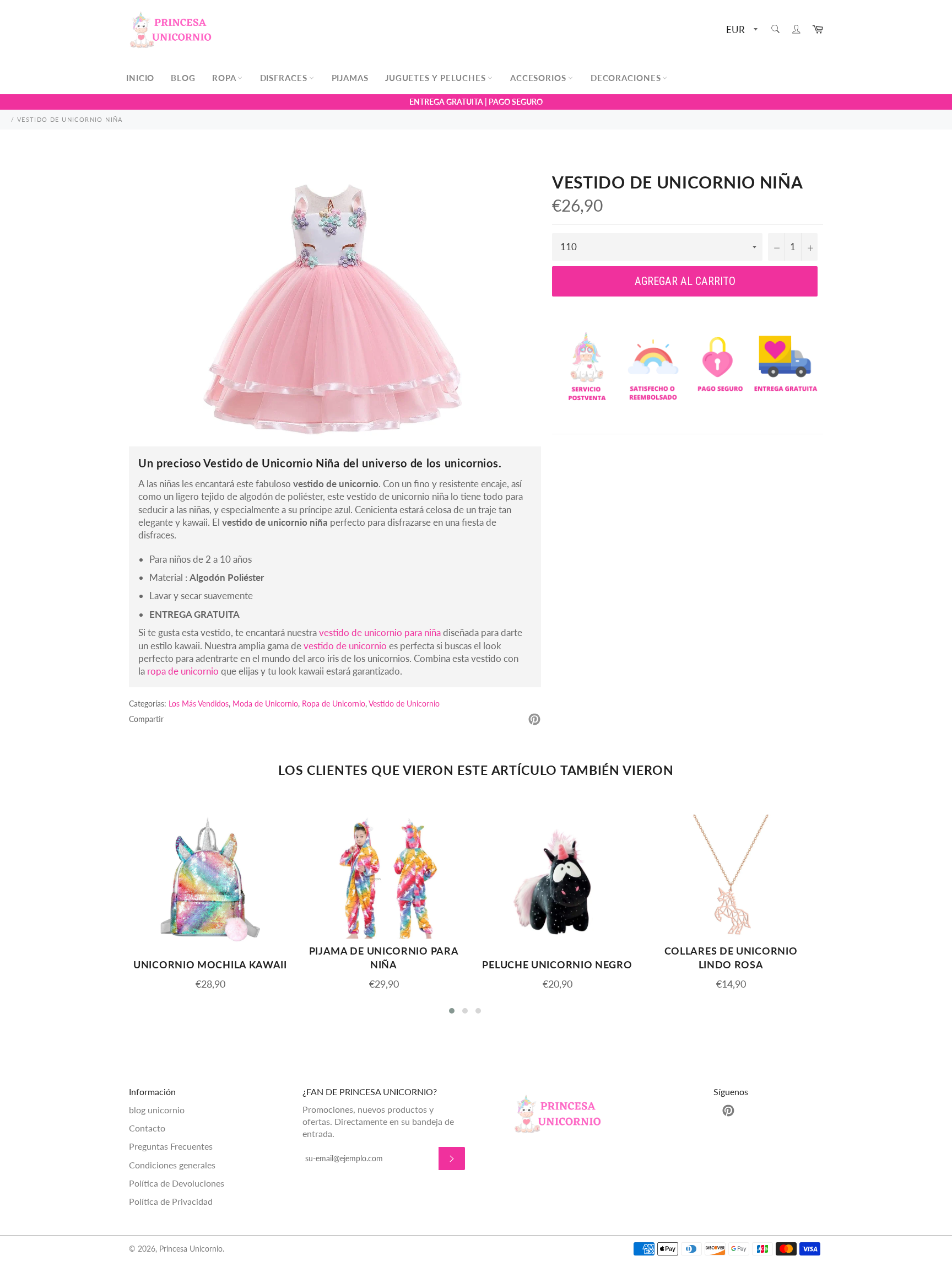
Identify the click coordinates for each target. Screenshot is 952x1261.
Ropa (225, 78)
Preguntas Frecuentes (171, 1146)
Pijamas (350, 78)
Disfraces (285, 78)
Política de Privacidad (171, 1201)
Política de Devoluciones (176, 1183)
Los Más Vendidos (199, 703)
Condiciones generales (172, 1165)
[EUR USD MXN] (741, 30)
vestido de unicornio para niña (380, 632)
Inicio (140, 78)
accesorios (539, 78)
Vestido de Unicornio (404, 703)
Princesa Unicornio (191, 1248)
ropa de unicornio (183, 671)
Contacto (147, 1128)
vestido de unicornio (345, 645)
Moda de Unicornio (265, 703)
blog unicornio (157, 1109)
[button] (451, 1010)
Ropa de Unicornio (333, 703)
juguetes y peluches (437, 78)
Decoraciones (627, 78)
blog (183, 78)
